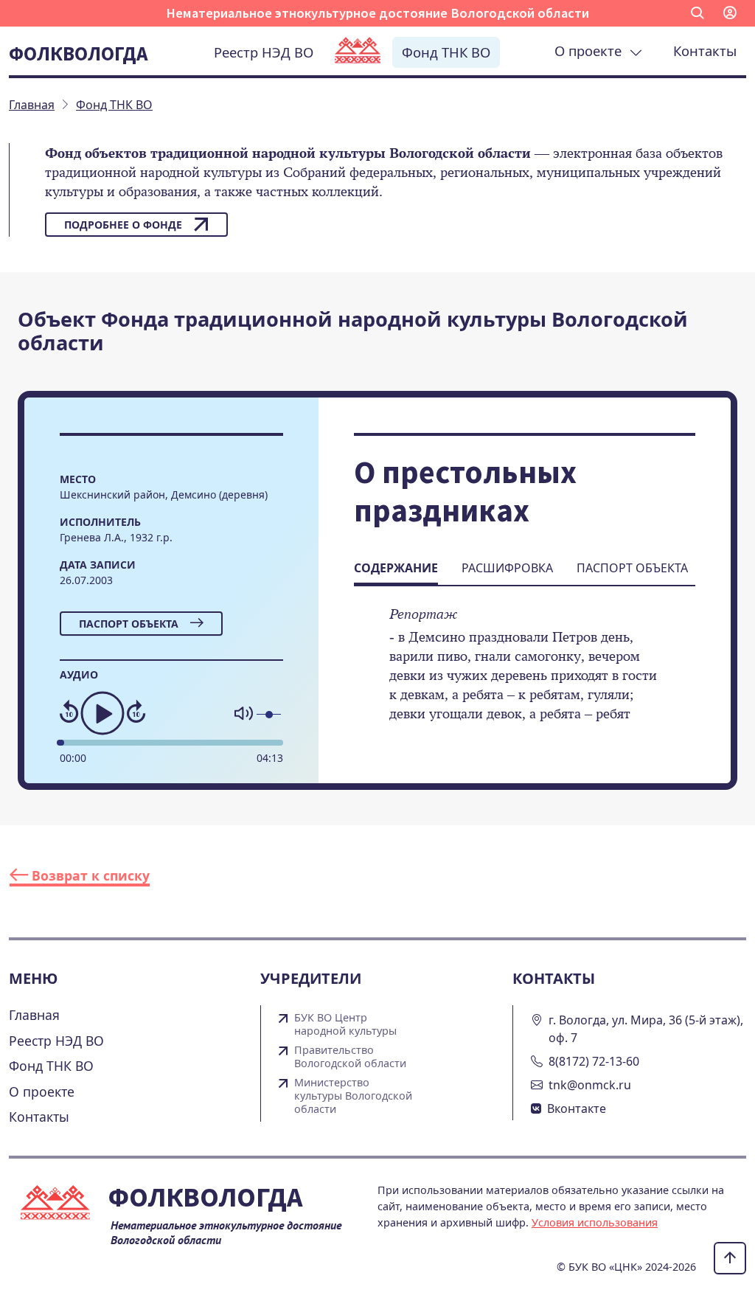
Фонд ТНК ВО (446, 52)
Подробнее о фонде (123, 225)
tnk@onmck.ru (590, 1085)
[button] (697, 13)
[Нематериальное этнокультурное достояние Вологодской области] (357, 51)
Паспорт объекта (128, 624)
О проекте (591, 50)
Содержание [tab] (396, 568)
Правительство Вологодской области (350, 1057)
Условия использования (595, 1222)
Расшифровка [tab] (507, 568)
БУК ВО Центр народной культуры (345, 1024)
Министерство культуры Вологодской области (353, 1096)
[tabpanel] (524, 674)
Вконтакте (576, 1108)
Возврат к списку (89, 875)
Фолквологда (78, 53)
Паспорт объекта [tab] (632, 568)
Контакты (705, 50)
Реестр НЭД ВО (263, 52)
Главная (34, 1015)
